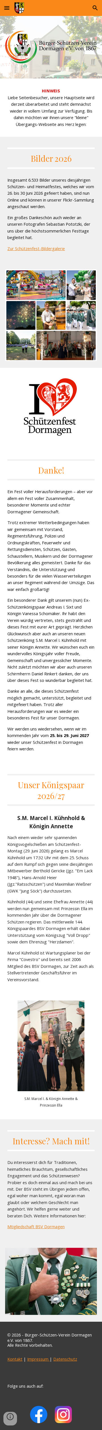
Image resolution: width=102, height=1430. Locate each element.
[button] (7, 8)
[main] (51, 107)
